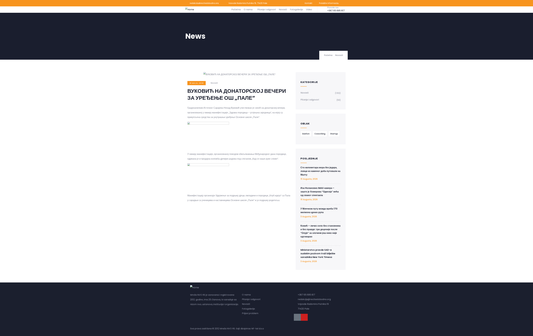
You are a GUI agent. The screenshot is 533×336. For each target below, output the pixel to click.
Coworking (319, 133)
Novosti (283, 9)
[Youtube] (304, 317)
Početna (236, 9)
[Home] (189, 9)
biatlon (306, 133)
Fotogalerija (296, 9)
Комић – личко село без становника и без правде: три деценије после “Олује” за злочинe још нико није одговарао (320, 231)
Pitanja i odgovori (266, 9)
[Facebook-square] (297, 317)
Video (309, 9)
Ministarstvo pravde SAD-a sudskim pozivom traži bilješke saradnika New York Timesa (318, 253)
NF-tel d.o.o (257, 328)
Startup (334, 133)
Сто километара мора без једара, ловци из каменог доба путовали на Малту (320, 171)
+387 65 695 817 (336, 10)
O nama (248, 9)
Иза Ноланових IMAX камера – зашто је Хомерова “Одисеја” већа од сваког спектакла (320, 191)
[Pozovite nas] (323, 9)
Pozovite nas (333, 7)
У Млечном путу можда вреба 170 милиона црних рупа (319, 210)
